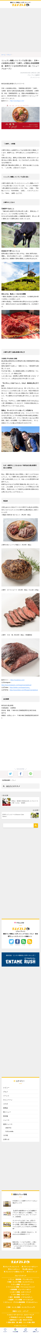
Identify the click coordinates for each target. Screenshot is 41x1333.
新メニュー (7, 1112)
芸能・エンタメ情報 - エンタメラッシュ (21, 1282)
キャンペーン (7, 1100)
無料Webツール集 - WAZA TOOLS (21, 1320)
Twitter (11, 944)
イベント (6, 1096)
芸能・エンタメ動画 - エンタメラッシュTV (21, 1307)
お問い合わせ (28, 1269)
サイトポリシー (15, 1269)
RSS (30, 944)
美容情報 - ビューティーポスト (21, 1289)
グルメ (14, 780)
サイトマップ (33, 1272)
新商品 (5, 1108)
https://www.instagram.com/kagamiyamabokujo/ (16, 685)
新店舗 (5, 1116)
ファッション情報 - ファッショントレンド (21, 1287)
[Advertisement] (20, 30)
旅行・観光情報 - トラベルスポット (21, 1297)
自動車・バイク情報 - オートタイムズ (21, 1299)
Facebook (17, 944)
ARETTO (8, 1128)
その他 (5, 1135)
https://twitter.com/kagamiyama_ (20, 687)
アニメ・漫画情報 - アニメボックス (21, 1279)
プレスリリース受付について (15, 1272)
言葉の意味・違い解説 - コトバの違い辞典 (21, 1322)
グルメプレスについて (12, 1266)
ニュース (6, 1120)
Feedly (23, 944)
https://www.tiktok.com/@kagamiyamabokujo (24, 690)
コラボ (5, 1104)
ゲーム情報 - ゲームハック (21, 1284)
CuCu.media (9, 1131)
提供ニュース (7, 1124)
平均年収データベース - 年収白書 (21, 1317)
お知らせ (6, 1139)
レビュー (6, 1087)
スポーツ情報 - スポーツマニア (21, 1292)
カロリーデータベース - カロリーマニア (21, 1315)
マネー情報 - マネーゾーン (21, 1294)
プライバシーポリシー (30, 1266)
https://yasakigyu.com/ (17, 101)
